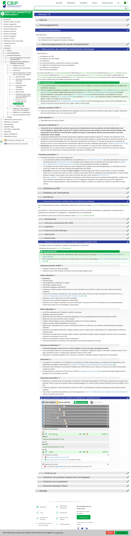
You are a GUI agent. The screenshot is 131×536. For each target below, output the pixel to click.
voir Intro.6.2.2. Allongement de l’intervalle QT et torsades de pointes (91, 364)
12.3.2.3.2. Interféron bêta (84, 215)
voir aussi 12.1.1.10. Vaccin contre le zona (63, 164)
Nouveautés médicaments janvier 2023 (58, 457)
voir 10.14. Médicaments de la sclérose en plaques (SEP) (111, 205)
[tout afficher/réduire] (107, 406)
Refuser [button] (110, 533)
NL (118, 3)
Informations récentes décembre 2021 (58, 459)
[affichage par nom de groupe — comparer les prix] (43, 434)
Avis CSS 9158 (101, 175)
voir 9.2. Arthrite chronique (80, 94)
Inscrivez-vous (84, 517)
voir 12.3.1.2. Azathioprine (66, 75)
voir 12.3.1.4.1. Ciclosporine (95, 75)
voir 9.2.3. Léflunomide (86, 73)
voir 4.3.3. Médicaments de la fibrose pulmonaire (85, 77)
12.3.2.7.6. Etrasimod (62, 248)
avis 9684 (52, 177)
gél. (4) (44, 442)
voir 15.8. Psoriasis (89, 97)
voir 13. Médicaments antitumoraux (69, 101)
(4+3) (51, 452)
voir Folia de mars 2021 (119, 143)
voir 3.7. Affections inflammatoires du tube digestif (99, 92)
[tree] (15, 78)
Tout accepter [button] (121, 533)
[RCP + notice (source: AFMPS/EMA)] (46, 434)
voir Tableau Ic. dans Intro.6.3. (88, 371)
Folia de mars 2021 (63, 162)
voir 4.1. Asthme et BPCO (65, 97)
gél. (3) (44, 450)
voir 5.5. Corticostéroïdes (59, 73)
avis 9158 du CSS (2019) (93, 160)
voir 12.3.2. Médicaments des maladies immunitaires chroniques (105, 392)
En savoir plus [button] (58, 533)
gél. (43, 432)
